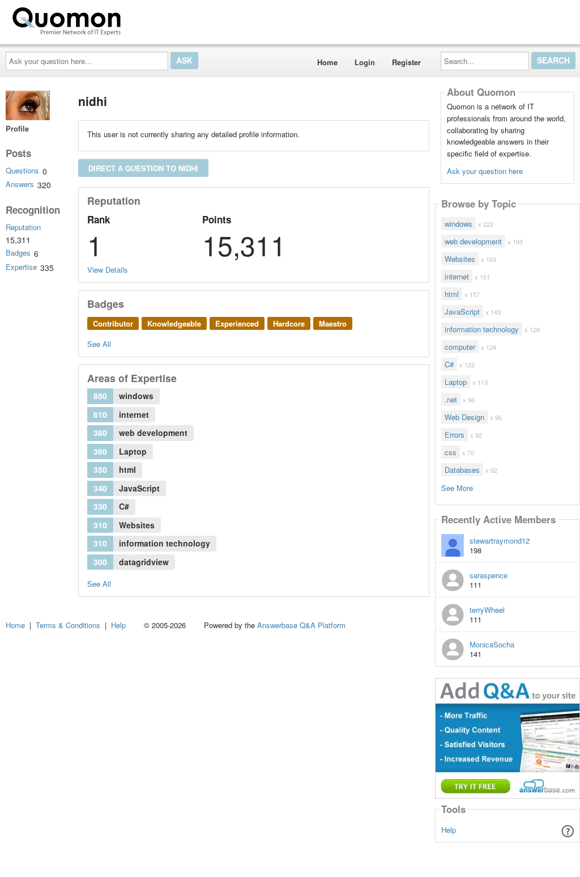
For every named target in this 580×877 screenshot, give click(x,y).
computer (460, 346)
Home (327, 62)
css (451, 452)
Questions (22, 170)
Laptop (456, 381)
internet (457, 276)
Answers (20, 184)
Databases (462, 469)
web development (473, 241)
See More (457, 487)
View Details (107, 269)
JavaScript (462, 311)
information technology (482, 329)
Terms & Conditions (68, 625)
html (452, 294)
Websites (460, 258)
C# (449, 364)
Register (406, 62)
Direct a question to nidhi (143, 168)
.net (451, 399)
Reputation (23, 227)
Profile (17, 128)
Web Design (464, 417)
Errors (454, 434)
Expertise (21, 266)
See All (99, 343)
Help (448, 829)
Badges (18, 252)
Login (365, 62)
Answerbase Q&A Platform (301, 625)
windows (458, 223)
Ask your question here (485, 171)
